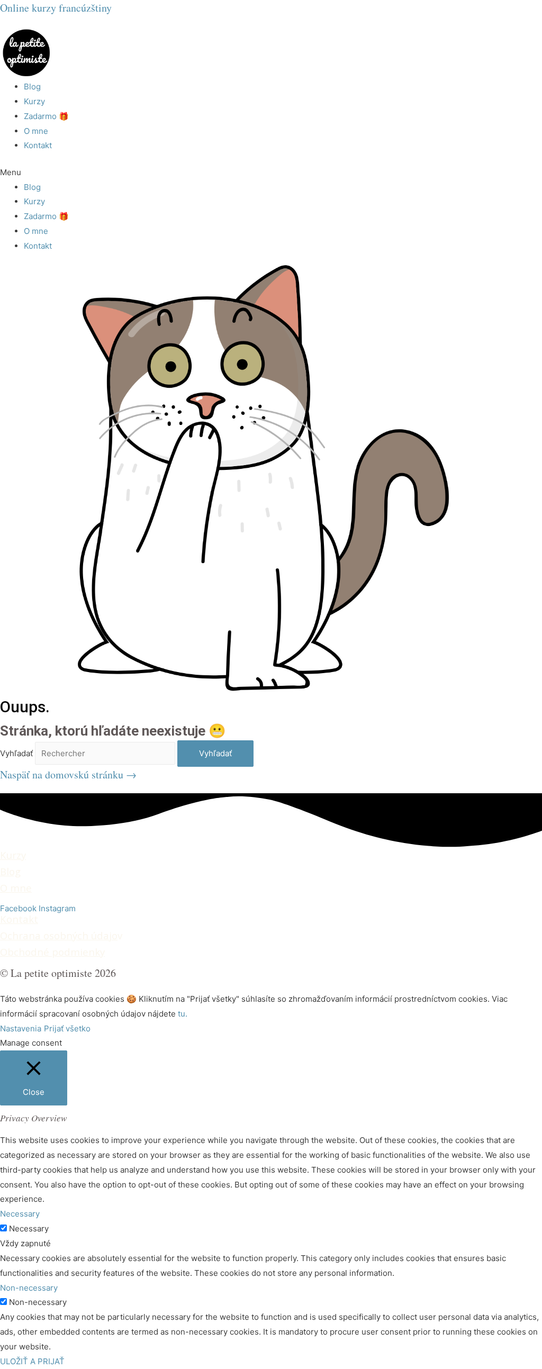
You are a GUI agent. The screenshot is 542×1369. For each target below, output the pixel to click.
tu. (182, 1014)
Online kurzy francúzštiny (56, 8)
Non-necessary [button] (29, 1288)
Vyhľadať (16, 753)
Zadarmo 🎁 (46, 116)
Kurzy (34, 101)
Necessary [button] (20, 1214)
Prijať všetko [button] (67, 1028)
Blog (32, 86)
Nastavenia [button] (20, 1028)
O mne (36, 131)
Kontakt (38, 145)
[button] (271, 172)
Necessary (29, 1228)
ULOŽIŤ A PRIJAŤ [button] (32, 1361)
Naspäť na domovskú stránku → (68, 774)
